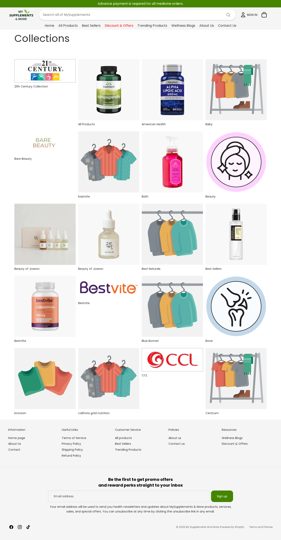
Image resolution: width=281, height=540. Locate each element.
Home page (16, 438)
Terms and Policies (261, 527)
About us (174, 438)
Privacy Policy (71, 444)
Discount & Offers (235, 444)
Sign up (222, 496)
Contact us (176, 444)
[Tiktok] (28, 527)
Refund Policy (71, 456)
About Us (14, 444)
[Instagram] (19, 527)
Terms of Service (74, 438)
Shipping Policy (72, 450)
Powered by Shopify (232, 527)
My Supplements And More (202, 527)
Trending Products (128, 450)
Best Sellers (123, 444)
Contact (14, 450)
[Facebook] (11, 527)
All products (123, 438)
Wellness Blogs (232, 438)
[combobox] (132, 14)
